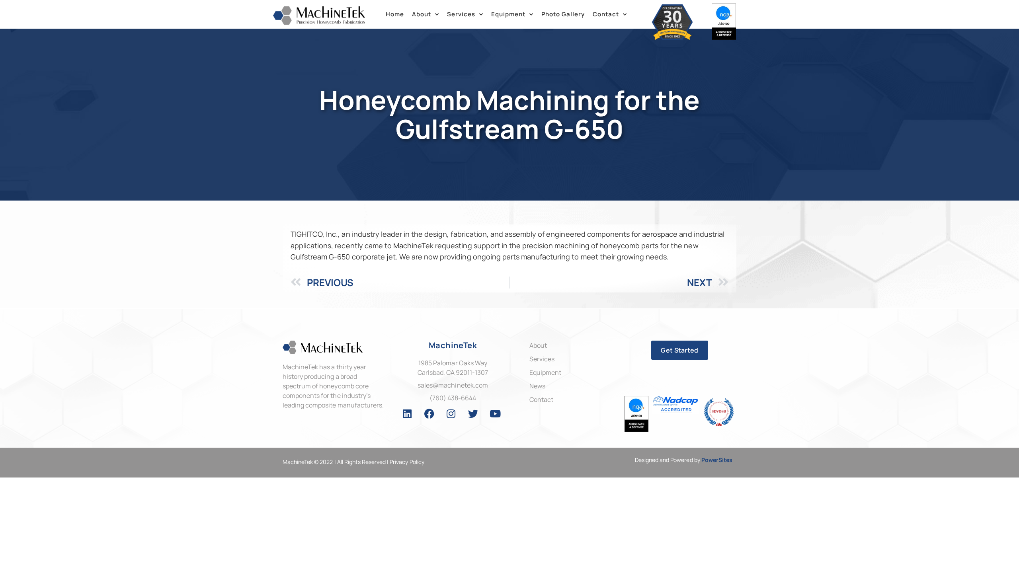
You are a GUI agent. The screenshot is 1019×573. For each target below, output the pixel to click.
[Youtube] (495, 414)
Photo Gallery (563, 14)
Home (395, 14)
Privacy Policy (407, 462)
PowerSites (716, 460)
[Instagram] (451, 414)
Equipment (508, 14)
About (421, 14)
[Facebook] (429, 414)
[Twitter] (473, 414)
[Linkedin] (407, 414)
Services (461, 14)
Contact (606, 14)
